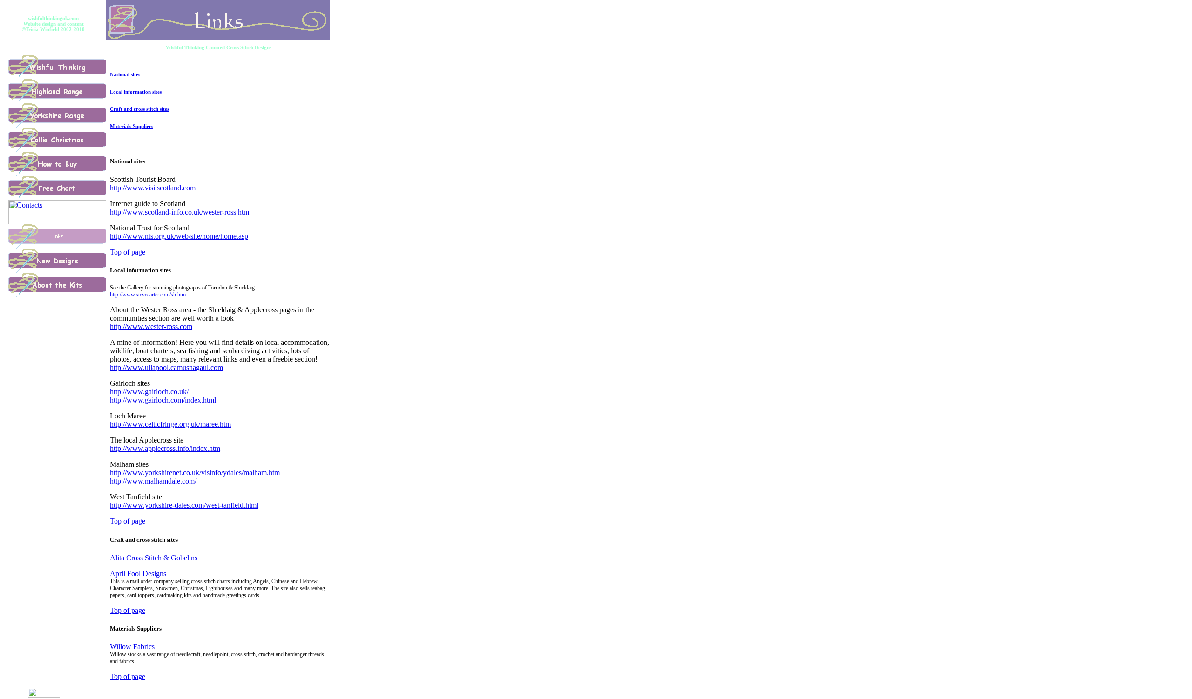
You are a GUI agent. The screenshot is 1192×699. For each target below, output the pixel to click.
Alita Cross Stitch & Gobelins (153, 558)
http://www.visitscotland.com (153, 188)
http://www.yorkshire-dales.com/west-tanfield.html (184, 505)
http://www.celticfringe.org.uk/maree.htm (170, 424)
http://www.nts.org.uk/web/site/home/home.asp (179, 236)
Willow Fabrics (132, 647)
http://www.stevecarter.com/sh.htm (148, 294)
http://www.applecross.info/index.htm (165, 448)
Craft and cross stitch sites (139, 109)
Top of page (127, 252)
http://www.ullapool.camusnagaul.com (166, 367)
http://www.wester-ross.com (151, 326)
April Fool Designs (138, 574)
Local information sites (136, 91)
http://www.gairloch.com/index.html (163, 400)
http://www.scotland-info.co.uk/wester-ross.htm (179, 212)
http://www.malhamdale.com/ (153, 481)
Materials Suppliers (131, 126)
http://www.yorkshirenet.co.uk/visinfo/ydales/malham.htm (195, 473)
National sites (125, 74)
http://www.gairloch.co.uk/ (149, 392)
